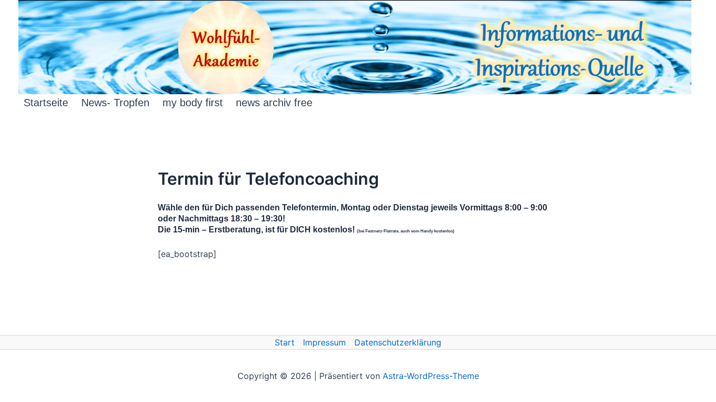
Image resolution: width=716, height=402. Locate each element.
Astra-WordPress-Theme (431, 376)
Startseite (46, 102)
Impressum (324, 342)
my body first (192, 102)
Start (285, 342)
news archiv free (274, 102)
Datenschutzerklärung (397, 342)
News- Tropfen (115, 102)
